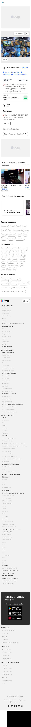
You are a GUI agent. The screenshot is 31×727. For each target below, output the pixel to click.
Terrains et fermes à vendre (8, 368)
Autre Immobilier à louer (7, 391)
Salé (14, 269)
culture (20, 234)
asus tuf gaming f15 (24, 283)
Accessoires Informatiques (8, 524)
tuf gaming (14, 287)
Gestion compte (6, 671)
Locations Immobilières (9, 373)
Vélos (4, 321)
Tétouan (3, 269)
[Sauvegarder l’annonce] (27, 33)
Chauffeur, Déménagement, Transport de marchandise (14, 446)
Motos (4, 318)
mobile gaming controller (7, 291)
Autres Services (5, 461)
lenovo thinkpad (19, 239)
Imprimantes (5, 511)
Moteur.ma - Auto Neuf (8, 630)
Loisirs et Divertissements (10, 570)
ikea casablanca (17, 230)
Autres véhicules (7, 346)
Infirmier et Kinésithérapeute (8, 453)
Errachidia (19, 257)
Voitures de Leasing (6, 315)
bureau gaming (5, 287)
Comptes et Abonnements (8, 521)
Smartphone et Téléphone (8, 495)
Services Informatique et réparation (10, 456)
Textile (3, 550)
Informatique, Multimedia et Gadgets (13, 493)
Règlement (5, 665)
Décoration (4, 547)
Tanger (23, 253)
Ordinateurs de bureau (7, 503)
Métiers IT (4, 425)
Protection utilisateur (10, 700)
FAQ (3, 684)
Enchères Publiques (8, 583)
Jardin (3, 557)
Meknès (11, 253)
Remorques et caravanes (7, 331)
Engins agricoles (5, 341)
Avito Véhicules (6, 649)
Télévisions (4, 513)
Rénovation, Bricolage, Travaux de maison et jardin (13, 443)
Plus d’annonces (25, 164)
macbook (3, 230)
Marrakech (4, 253)
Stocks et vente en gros (9, 581)
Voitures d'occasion (6, 310)
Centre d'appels (5, 420)
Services (4, 435)
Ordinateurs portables (7, 501)
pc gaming (13, 283)
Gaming (4, 506)
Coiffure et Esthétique (7, 451)
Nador (17, 253)
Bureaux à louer (5, 383)
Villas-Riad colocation (7, 401)
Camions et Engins (7, 326)
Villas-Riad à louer (6, 381)
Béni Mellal (4, 257)
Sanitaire (4, 563)
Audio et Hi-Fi (5, 519)
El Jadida (11, 257)
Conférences (5, 484)
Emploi (4, 417)
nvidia (24, 226)
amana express (11, 234)
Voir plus (6, 123)
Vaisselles (4, 542)
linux (10, 230)
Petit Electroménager (7, 534)
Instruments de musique (9, 568)
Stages (3, 469)
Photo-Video (4, 516)
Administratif (5, 428)
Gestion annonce (7, 668)
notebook (10, 239)
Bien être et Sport (7, 575)
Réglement (22, 700)
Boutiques (5, 636)
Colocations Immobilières (9, 394)
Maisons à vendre (6, 357)
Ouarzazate (11, 265)
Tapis (3, 552)
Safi (17, 265)
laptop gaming (23, 287)
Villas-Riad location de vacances (9, 412)
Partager (20, 33)
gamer (3, 234)
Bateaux (4, 344)
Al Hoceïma (24, 249)
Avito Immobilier (7, 652)
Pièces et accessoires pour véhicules (13, 323)
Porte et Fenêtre (5, 555)
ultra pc (12, 226)
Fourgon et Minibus (6, 334)
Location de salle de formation (9, 472)
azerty (25, 234)
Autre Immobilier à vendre (8, 370)
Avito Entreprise (6, 658)
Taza (21, 265)
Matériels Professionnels (10, 578)
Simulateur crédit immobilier (10, 643)
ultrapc (26, 230)
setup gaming (5, 283)
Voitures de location (6, 313)
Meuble (4, 544)
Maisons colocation (6, 399)
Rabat (17, 249)
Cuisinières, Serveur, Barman (8, 448)
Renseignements (7, 681)
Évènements (5, 477)
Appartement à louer (6, 375)
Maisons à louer (5, 378)
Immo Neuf (5, 633)
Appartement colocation (7, 396)
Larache (3, 265)
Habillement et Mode (8, 573)
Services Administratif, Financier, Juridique (11, 459)
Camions (4, 328)
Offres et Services (7, 674)
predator (3, 239)
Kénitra (3, 261)
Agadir (11, 249)
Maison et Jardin (7, 532)
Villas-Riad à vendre (6, 360)
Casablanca (4, 249)
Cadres (3, 422)
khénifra (15, 261)
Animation (4, 479)
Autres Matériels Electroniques (9, 526)
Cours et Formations (6, 466)
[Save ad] (22, 170)
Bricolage (4, 560)
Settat (9, 269)
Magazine (5, 639)
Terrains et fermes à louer (7, 388)
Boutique (4, 677)
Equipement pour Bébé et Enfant (11, 529)
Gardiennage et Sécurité (7, 441)
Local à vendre (5, 365)
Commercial (4, 430)
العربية (27, 301)
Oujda (9, 261)
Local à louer (5, 386)
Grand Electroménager (7, 537)
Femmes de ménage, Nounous (9, 438)
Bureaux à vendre (6, 363)
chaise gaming (5, 278)
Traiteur (4, 482)
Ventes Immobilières (8, 352)
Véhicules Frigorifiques (7, 336)
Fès (25, 257)
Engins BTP (4, 339)
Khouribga (22, 261)
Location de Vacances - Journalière (12, 404)
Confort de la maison (6, 539)
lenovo (18, 226)
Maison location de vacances (8, 409)
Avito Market (5, 655)
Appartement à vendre (7, 355)
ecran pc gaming (21, 291)
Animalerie (5, 565)
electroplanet (4, 226)
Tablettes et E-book (6, 498)
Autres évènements (6, 487)
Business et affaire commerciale (11, 474)
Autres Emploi (5, 433)
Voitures (4, 308)
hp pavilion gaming (16, 278)
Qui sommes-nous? (15, 702)
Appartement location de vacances (10, 406)
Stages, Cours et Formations (10, 464)
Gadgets (4, 508)
